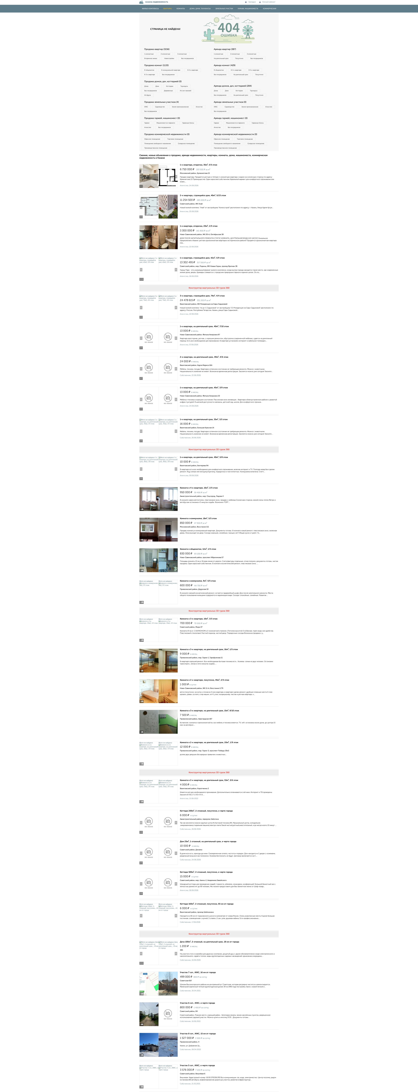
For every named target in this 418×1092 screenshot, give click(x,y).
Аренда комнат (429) (224, 65)
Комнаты (181, 8)
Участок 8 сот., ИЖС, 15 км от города (198, 1034)
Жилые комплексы (150, 8)
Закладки (252, 2)
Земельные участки (224, 8)
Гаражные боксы (188, 123)
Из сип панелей (185, 91)
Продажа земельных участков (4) (161, 102)
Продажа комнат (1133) (156, 65)
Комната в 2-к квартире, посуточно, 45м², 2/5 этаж (204, 680)
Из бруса (147, 95)
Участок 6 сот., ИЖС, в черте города (197, 1003)
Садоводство (160, 107)
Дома (146, 86)
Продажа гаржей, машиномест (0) (162, 118)
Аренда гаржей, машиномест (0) (231, 118)
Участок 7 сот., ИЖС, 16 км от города (198, 972)
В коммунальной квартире (170, 70)
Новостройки (169, 58)
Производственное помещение (155, 148)
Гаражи (146, 123)
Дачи (157, 86)
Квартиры (167, 8)
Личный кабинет (268, 2)
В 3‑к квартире (149, 74)
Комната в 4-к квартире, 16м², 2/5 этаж (199, 488)
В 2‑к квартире (192, 70)
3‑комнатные (182, 54)
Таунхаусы (184, 86)
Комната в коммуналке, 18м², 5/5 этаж (198, 519)
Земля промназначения (180, 107)
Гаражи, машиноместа (248, 8)
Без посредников (187, 58)
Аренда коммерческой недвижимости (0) (235, 134)
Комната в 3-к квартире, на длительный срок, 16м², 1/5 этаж (209, 649)
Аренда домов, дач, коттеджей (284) (233, 86)
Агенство (199, 107)
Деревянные (168, 91)
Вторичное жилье (150, 58)
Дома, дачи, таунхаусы (200, 8)
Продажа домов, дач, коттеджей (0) (163, 82)
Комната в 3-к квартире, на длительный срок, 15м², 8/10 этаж (209, 711)
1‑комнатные (149, 54)
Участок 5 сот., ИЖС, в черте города (197, 1066)
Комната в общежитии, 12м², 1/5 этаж (198, 549)
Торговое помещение (175, 139)
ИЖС (146, 107)
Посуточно (239, 58)
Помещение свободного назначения (157, 143)
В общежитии (149, 70)
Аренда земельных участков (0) (230, 102)
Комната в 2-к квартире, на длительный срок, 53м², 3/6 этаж (209, 780)
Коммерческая (269, 8)
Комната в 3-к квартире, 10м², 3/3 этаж (198, 619)
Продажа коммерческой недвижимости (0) (167, 134)
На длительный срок (221, 58)
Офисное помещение (152, 139)
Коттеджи (169, 86)
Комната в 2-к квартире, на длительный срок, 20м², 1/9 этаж (209, 743)
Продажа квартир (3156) (156, 49)
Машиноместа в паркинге (166, 123)
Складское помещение (186, 143)
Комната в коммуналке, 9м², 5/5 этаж (198, 581)
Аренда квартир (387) (225, 49)
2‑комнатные (165, 54)
